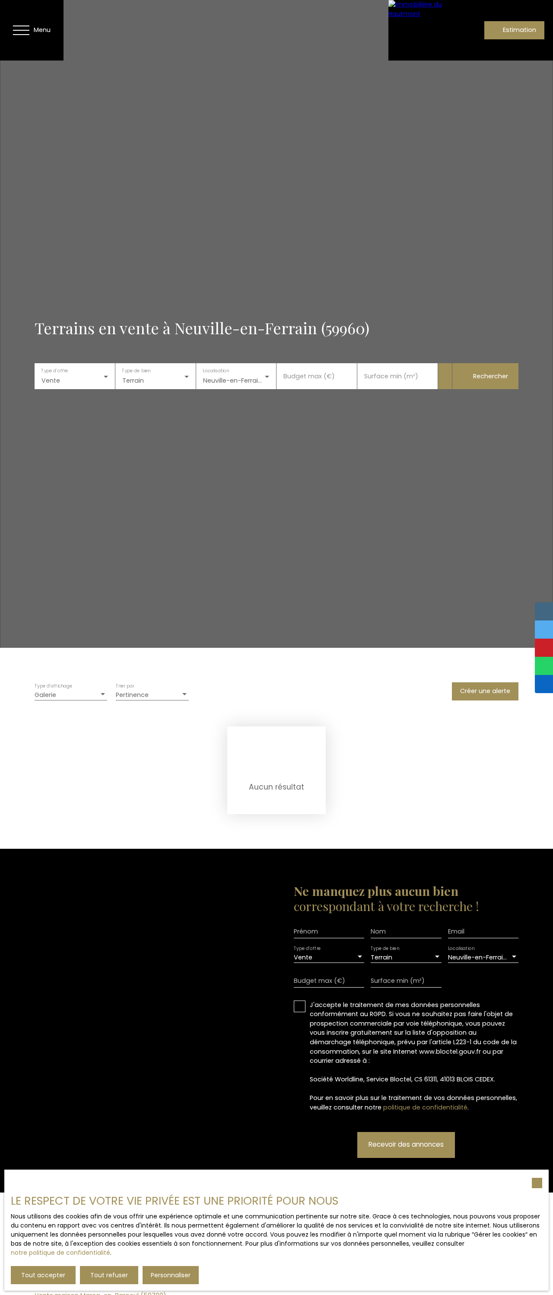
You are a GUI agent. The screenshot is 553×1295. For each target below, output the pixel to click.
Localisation (216, 371)
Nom (378, 931)
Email (456, 931)
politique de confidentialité (425, 1107)
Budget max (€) (309, 376)
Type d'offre (54, 371)
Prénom (306, 931)
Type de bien (136, 371)
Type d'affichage (54, 686)
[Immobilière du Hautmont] (418, 30)
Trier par (125, 686)
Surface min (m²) (391, 376)
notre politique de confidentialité (60, 1252)
